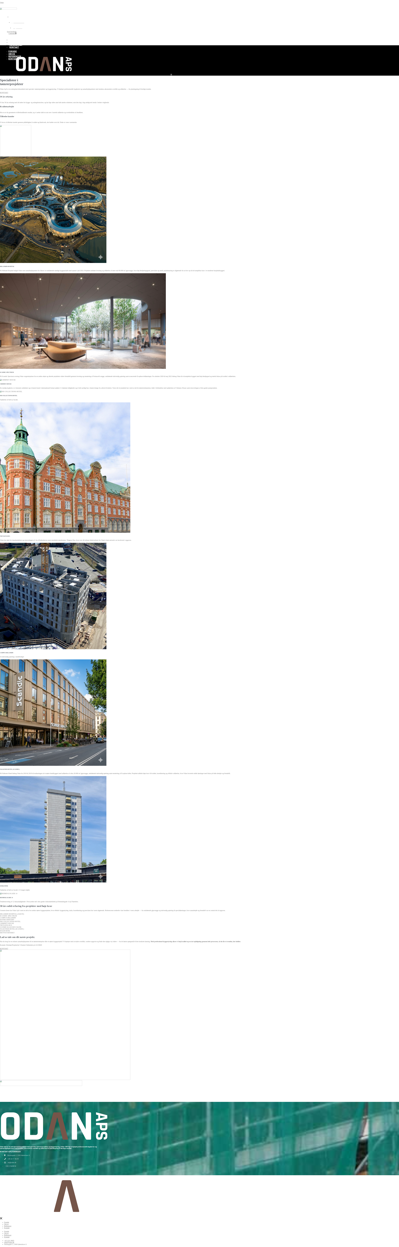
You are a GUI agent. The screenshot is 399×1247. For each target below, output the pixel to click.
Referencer (15, 45)
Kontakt (14, 47)
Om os (12, 42)
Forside (13, 40)
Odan (2, 2)
